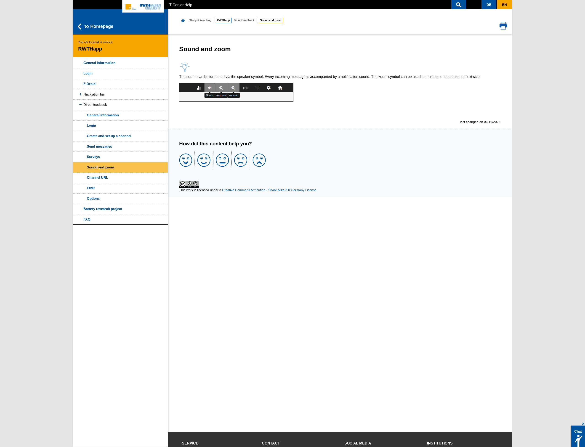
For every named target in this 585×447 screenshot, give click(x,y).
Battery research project (102, 209)
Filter (91, 188)
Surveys (93, 157)
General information (99, 63)
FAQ (86, 219)
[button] (458, 4)
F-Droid (89, 84)
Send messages (99, 146)
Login (88, 73)
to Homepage (99, 26)
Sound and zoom (100, 167)
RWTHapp (223, 20)
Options (93, 198)
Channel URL (97, 177)
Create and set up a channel (109, 136)
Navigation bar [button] (94, 94)
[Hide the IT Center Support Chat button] (583, 424)
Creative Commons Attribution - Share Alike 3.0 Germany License (269, 190)
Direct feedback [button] (95, 104)
